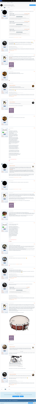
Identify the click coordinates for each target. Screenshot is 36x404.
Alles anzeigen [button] (21, 351)
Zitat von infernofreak (13, 374)
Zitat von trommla (12, 165)
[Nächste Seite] (9, 389)
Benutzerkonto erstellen (16, 396)
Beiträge (2, 17)
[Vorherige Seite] (0, 7)
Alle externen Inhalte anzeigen (19, 16)
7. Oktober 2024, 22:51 (11, 192)
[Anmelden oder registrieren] (33, 1)
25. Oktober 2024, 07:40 (11, 282)
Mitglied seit (3, 18)
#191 (34, 192)
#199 (34, 344)
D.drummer (11, 169)
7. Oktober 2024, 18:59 (11, 83)
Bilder (2, 49)
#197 (34, 282)
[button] (35, 1)
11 (6, 389)
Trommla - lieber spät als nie (12, 61)
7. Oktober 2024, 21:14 (11, 163)
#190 (34, 180)
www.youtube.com (26, 13)
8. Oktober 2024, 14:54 (11, 256)
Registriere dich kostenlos (19, 394)
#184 (34, 71)
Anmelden (21, 396)
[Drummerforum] (2, 1)
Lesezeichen (3, 93)
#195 (34, 256)
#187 (34, 116)
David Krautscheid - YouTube (17, 37)
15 (8, 389)
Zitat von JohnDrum (12, 85)
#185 (34, 83)
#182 (34, 40)
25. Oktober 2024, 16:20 (11, 344)
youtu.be (28, 287)
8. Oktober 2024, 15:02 (11, 268)
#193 (34, 222)
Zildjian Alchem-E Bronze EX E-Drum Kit (15, 363)
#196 (34, 268)
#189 (34, 163)
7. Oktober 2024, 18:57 (11, 71)
